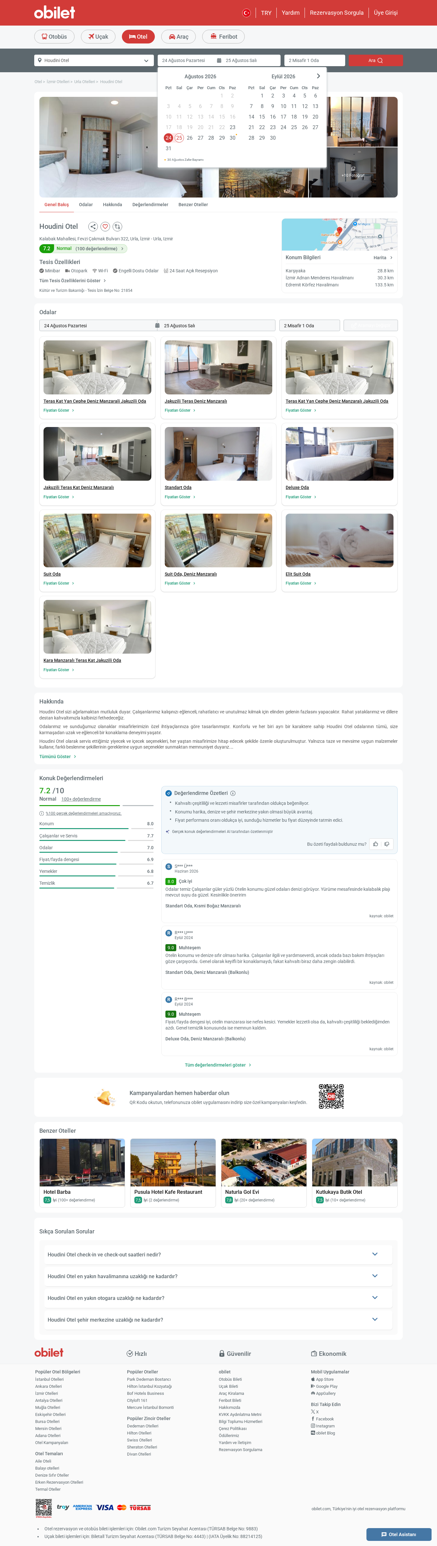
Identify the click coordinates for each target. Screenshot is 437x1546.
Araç (181, 36)
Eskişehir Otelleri (50, 1414)
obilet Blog (325, 1433)
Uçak (101, 36)
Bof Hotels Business (145, 1393)
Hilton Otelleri (139, 1433)
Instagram (325, 1426)
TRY (266, 13)
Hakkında (112, 204)
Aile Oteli (43, 1461)
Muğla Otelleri (47, 1407)
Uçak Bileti (228, 1386)
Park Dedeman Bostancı (149, 1379)
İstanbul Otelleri (49, 1379)
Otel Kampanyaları (51, 1442)
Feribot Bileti (230, 1400)
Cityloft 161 (137, 1400)
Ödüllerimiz (229, 1435)
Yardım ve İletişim (235, 1442)
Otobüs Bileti (230, 1379)
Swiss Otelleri (139, 1440)
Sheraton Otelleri (142, 1447)
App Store (324, 1379)
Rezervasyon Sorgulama (240, 1449)
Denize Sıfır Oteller (52, 1475)
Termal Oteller (47, 1489)
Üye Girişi (386, 12)
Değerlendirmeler (150, 204)
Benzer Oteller (193, 204)
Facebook (324, 1419)
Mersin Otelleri (48, 1428)
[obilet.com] (70, 18)
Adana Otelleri (47, 1435)
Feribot (227, 36)
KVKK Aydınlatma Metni (240, 1414)
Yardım (291, 12)
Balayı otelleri (47, 1468)
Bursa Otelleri (47, 1421)
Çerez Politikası (233, 1428)
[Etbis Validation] (44, 1509)
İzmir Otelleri (46, 1393)
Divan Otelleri (139, 1454)
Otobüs (57, 36)
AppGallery (325, 1393)
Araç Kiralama (231, 1393)
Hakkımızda (229, 1407)
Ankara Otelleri (48, 1386)
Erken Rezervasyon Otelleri (59, 1482)
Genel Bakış (56, 204)
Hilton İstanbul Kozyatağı (149, 1386)
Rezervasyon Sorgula (337, 12)
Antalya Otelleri (48, 1400)
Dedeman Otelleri (142, 1426)
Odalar (86, 204)
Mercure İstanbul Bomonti (150, 1407)
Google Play (326, 1386)
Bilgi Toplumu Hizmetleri (240, 1421)
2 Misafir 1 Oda (304, 60)
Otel (141, 36)
